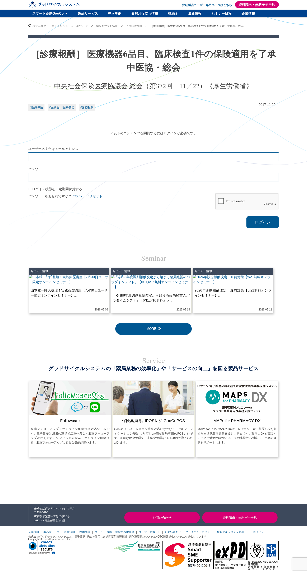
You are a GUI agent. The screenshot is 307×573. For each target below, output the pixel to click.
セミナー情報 (39, 271)
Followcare (70, 420)
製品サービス (88, 13)
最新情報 (195, 13)
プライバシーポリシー (199, 532)
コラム (99, 532)
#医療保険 (36, 107)
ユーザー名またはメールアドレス (53, 149)
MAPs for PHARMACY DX (237, 420)
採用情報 (84, 532)
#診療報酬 (87, 107)
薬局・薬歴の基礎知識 (120, 532)
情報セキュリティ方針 (230, 532)
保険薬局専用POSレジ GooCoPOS (153, 420)
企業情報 (248, 13)
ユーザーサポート (149, 532)
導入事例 (114, 13)
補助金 (173, 13)
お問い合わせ (173, 532)
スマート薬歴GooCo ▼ (50, 13)
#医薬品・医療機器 (61, 107)
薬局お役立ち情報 (144, 13)
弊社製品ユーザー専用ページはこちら (207, 5)
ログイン (263, 222)
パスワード (36, 169)
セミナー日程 (222, 13)
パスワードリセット (87, 196)
